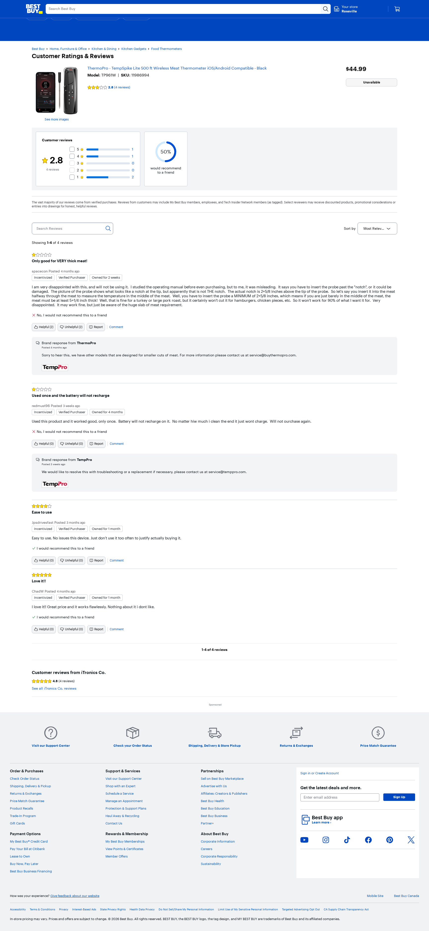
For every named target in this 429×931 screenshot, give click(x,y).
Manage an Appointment (124, 801)
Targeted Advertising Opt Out (301, 909)
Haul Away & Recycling (122, 816)
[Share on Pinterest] (390, 840)
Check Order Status (24, 779)
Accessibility (18, 909)
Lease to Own (20, 856)
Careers (206, 849)
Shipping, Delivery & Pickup (30, 786)
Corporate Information (218, 841)
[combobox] (377, 228)
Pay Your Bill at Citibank (27, 849)
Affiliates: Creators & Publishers (224, 793)
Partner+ (207, 823)
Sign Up (399, 797)
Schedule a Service (120, 793)
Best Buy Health (212, 801)
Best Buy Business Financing (31, 871)
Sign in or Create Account (319, 773)
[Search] (108, 228)
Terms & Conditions (42, 909)
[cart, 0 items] (397, 9)
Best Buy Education (215, 808)
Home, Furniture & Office (68, 49)
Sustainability (211, 864)
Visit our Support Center (124, 779)
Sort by (350, 228)
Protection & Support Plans (126, 808)
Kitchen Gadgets (133, 49)
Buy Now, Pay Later (24, 864)
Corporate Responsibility (219, 856)
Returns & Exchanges (25, 793)
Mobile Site (375, 896)
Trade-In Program (23, 816)
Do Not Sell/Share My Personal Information (186, 909)
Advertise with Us (214, 786)
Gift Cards (17, 823)
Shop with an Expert (121, 786)
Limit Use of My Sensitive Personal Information (248, 909)
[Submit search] (326, 9)
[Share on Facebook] (368, 840)
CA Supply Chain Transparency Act (346, 909)
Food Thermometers (166, 49)
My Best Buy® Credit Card (29, 841)
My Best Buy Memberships (125, 841)
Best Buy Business (214, 816)
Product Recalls (21, 808)
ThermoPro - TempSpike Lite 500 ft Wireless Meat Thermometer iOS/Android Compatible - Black (177, 68)
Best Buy (38, 49)
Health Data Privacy (142, 909)
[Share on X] (411, 840)
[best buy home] (34, 9)
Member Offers (117, 856)
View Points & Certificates (124, 849)
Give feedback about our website (74, 896)
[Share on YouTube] (304, 840)
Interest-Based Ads (84, 909)
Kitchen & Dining (104, 49)
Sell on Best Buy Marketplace (222, 779)
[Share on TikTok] (347, 840)
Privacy (63, 909)
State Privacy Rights (113, 909)
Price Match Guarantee (27, 801)
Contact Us (114, 823)
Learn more (321, 822)
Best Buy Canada (406, 896)
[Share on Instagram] (326, 840)
